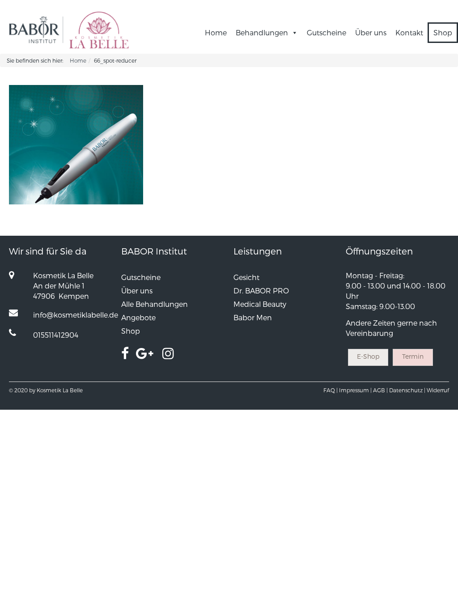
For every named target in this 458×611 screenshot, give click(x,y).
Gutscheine (326, 32)
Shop (442, 32)
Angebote (138, 317)
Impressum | (355, 390)
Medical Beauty (259, 304)
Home (216, 32)
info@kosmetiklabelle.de (75, 314)
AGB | (380, 390)
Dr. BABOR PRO (261, 290)
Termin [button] (413, 356)
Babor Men (252, 317)
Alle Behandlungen (154, 304)
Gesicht (246, 277)
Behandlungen (262, 32)
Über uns (370, 32)
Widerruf (438, 390)
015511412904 (55, 335)
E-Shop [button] (368, 356)
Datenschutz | (407, 390)
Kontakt (409, 32)
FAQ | (330, 390)
